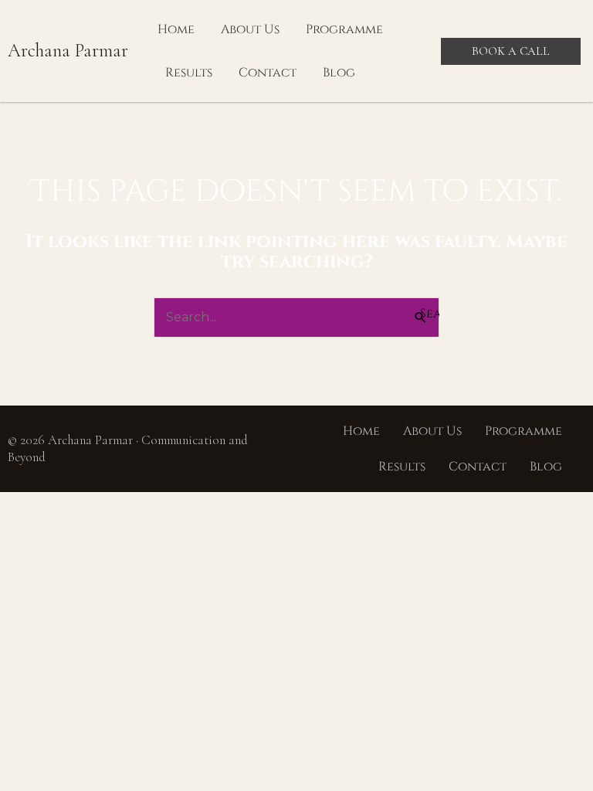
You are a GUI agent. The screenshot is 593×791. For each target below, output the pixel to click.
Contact (267, 72)
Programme (344, 29)
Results (188, 72)
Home (176, 29)
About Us (250, 29)
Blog (339, 72)
